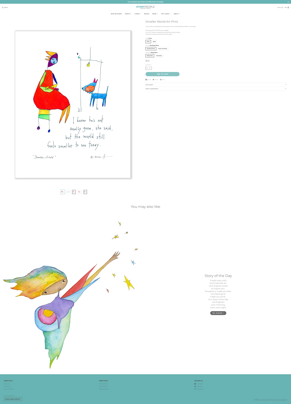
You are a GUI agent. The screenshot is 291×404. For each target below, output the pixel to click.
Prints (127, 14)
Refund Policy (103, 386)
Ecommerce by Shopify (280, 400)
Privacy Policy (103, 384)
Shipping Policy (104, 389)
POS (268, 400)
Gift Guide (165, 14)
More (154, 14)
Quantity (148, 65)
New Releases (116, 14)
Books (146, 14)
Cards (137, 14)
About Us (7, 384)
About (176, 14)
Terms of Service (9, 389)
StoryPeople (262, 400)
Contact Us (7, 386)
